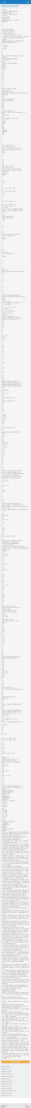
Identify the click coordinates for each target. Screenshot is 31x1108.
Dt (4, 2)
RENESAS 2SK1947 (6, 1093)
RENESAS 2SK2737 (6, 1086)
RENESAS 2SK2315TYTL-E (8, 1090)
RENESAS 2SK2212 (6, 1088)
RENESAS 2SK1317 (6, 1095)
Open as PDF (16, 1062)
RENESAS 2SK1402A (7, 1081)
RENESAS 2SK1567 (6, 1074)
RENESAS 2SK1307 (6, 1069)
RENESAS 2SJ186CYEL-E (8, 1076)
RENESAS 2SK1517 (6, 1083)
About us (27, 1105)
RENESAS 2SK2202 (6, 1071)
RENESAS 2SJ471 (6, 1078)
